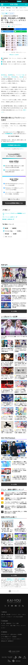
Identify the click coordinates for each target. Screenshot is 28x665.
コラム (19, 614)
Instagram (19, 606)
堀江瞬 (21, 77)
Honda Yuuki (4, 26)
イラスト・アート (5, 625)
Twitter (5, 606)
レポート (24, 614)
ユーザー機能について (6, 636)
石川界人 (5, 77)
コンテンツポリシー (10, 580)
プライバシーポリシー (6, 638)
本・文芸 (3, 623)
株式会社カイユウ (10, 578)
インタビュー (9, 616)
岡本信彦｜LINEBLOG (7, 219)
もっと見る (14, 311)
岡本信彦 (13, 77)
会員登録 (19, 1)
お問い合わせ (13, 634)
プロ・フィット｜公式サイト (8, 217)
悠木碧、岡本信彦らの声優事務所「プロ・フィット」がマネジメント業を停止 (13, 20)
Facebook (8, 606)
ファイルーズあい (20, 75)
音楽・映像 (12, 625)
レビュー (3, 616)
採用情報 (10, 641)
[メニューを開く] (2, 4)
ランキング (14, 614)
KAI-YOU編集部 (21, 578)
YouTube (12, 606)
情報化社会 (8, 623)
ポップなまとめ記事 (18, 616)
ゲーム (18, 625)
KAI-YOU (2, 10)
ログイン (24, 1)
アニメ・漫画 (8, 10)
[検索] (26, 4)
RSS (23, 606)
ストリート (23, 625)
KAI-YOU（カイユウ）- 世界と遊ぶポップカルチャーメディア (14, 5)
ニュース (13, 10)
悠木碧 (3, 75)
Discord (16, 606)
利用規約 (14, 636)
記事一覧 (3, 614)
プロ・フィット (8, 236)
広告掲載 (20, 634)
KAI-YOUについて (5, 634)
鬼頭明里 (10, 75)
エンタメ (3, 627)
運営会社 (3, 641)
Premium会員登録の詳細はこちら (14, 203)
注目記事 (8, 614)
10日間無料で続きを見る (14, 145)
